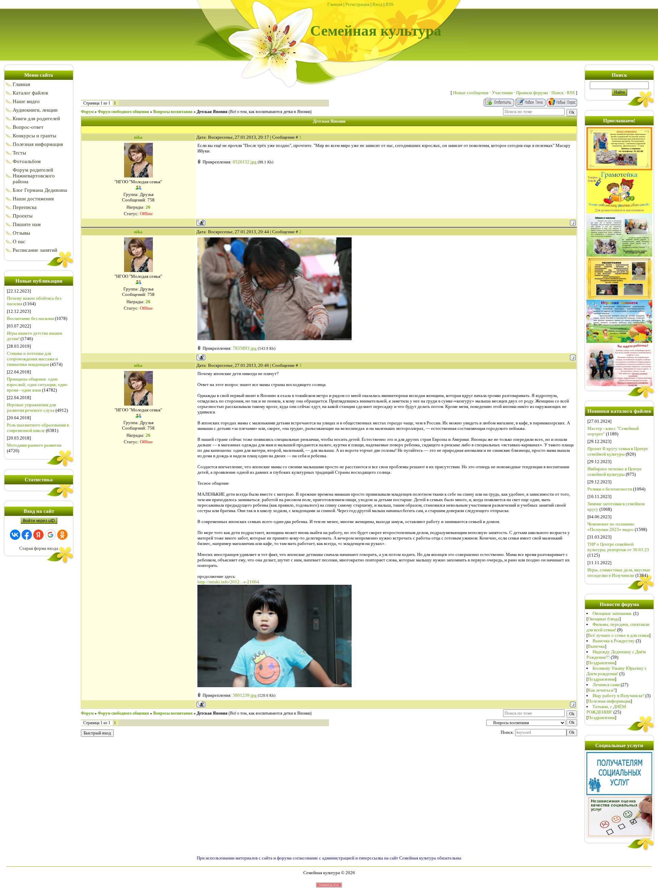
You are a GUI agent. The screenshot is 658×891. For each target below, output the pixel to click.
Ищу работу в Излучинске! (618, 695)
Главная (334, 4)
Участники (502, 92)
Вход (377, 4)
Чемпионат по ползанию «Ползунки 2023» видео (610, 526)
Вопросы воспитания (173, 111)
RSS (389, 4)
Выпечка (596, 646)
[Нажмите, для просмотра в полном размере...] (274, 338)
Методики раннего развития (34, 445)
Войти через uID (39, 520)
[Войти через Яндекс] (38, 535)
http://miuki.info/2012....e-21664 (228, 581)
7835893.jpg (245, 348)
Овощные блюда (603, 618)
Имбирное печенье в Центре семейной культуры (614, 471)
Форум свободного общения (123, 111)
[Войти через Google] (50, 534)
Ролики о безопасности (609, 489)
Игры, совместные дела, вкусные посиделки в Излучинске (618, 572)
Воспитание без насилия (30, 318)
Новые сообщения (470, 92)
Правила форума (532, 92)
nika (138, 137)
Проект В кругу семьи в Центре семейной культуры (617, 451)
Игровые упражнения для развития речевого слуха (31, 407)
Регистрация (357, 4)
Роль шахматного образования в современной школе (38, 427)
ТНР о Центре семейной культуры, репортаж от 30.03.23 (618, 547)
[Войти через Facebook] (27, 535)
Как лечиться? (601, 690)
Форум (87, 111)
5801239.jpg (245, 695)
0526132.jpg (245, 161)
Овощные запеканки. (612, 613)
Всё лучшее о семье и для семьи (618, 635)
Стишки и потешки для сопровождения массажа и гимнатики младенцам (32, 359)
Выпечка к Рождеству (614, 640)
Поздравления (601, 662)
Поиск (557, 92)
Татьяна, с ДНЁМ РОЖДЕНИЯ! (606, 709)
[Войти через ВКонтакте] (15, 535)
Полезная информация (609, 701)
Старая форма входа (38, 548)
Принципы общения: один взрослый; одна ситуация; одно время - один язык (37, 384)
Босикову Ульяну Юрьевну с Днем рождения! (616, 671)
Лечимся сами (606, 684)
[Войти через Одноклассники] (62, 535)
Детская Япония (212, 111)
